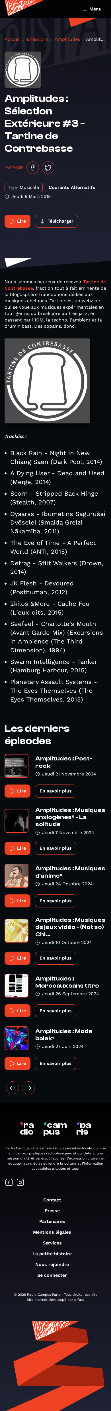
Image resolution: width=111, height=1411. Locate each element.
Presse (52, 1210)
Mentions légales (52, 1232)
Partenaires (52, 1221)
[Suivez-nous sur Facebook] (9, 1183)
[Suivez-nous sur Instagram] (20, 1183)
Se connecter (52, 1275)
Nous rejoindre (52, 1264)
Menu (95, 9)
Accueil (13, 39)
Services (52, 1243)
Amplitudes (67, 39)
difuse (79, 1300)
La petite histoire (52, 1253)
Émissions (38, 39)
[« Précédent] (12, 1088)
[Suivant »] (28, 1088)
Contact (52, 1200)
